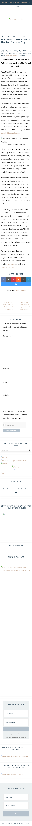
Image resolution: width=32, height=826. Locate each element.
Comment (8, 336)
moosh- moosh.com (9, 267)
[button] (16, 526)
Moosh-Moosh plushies (10, 133)
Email (5, 382)
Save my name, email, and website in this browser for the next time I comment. (15, 414)
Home (28, 823)
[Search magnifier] (30, 450)
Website (6, 395)
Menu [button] (17, 6)
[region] (16, 526)
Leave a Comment (21, 290)
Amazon (11, 264)
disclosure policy (12, 55)
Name (6, 369)
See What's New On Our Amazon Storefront (16, 2)
